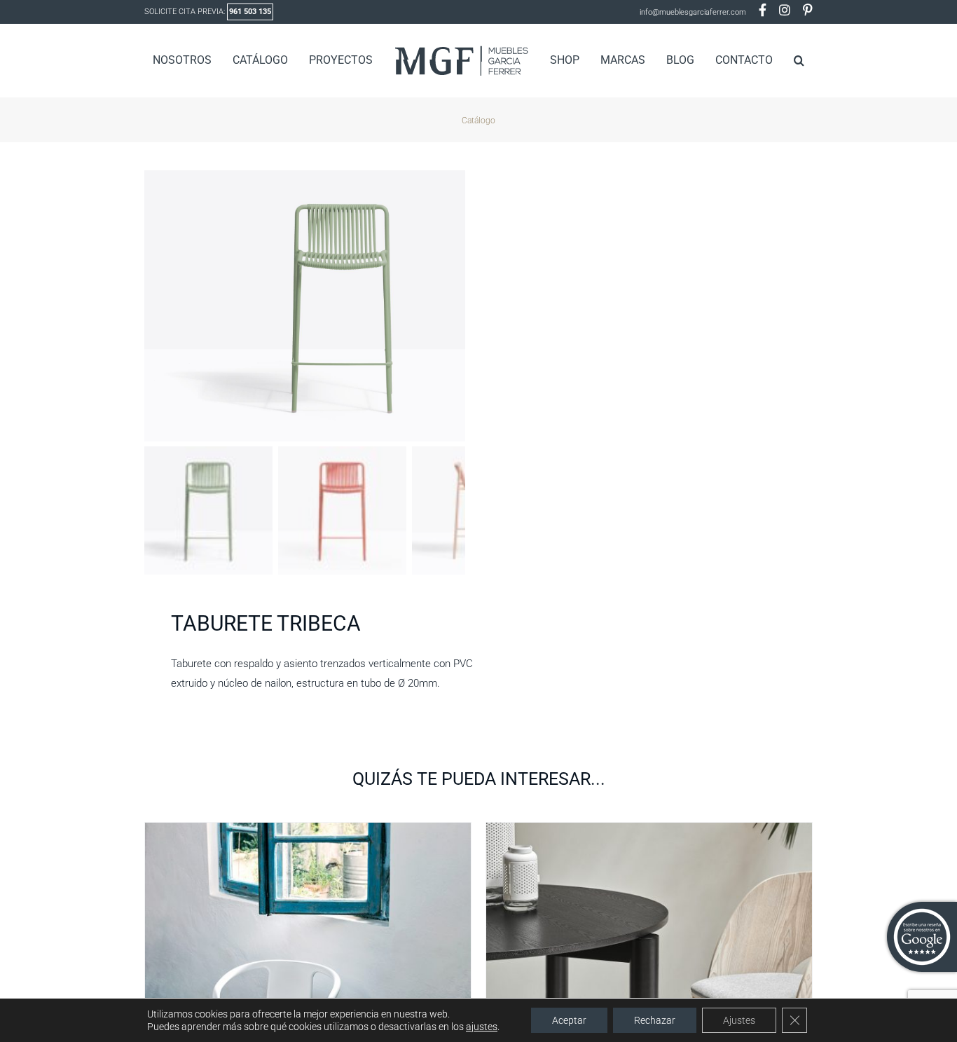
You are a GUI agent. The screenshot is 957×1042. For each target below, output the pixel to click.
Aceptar (569, 1020)
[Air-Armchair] (308, 831)
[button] (776, 60)
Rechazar (654, 1020)
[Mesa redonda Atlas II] (649, 831)
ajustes (481, 1026)
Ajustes (739, 1020)
